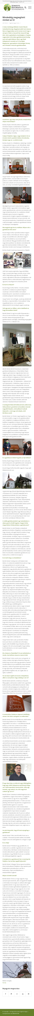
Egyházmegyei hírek (14, 23)
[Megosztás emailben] (28, 993)
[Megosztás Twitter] (11, 993)
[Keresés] (24, 7)
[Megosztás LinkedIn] (23, 993)
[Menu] (28, 7)
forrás (4, 983)
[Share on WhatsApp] (17, 993)
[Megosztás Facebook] (5, 993)
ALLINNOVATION (15, 1013)
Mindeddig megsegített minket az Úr (14, 18)
